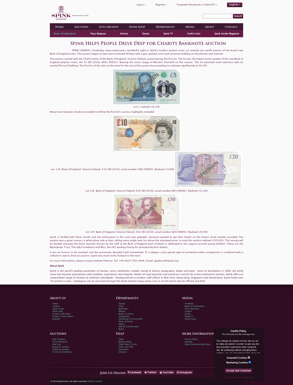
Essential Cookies (237, 358)
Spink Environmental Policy (197, 344)
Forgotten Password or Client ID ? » (197, 5)
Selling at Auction (60, 349)
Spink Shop (137, 27)
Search (238, 16)
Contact (231, 27)
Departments (165, 27)
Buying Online (125, 342)
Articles (124, 34)
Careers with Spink (61, 314)
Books (121, 329)
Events (145, 34)
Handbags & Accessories (131, 319)
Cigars (122, 324)
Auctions (81, 27)
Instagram (185, 372)
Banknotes (124, 309)
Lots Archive (108, 27)
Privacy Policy (191, 339)
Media (189, 27)
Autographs (124, 316)
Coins (121, 306)
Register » (161, 5)
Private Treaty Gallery (62, 316)
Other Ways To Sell (128, 344)
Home (59, 27)
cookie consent (94, 381)
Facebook (135, 372)
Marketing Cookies (237, 362)
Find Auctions (58, 339)
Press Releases (98, 34)
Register (56, 319)
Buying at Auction (60, 347)
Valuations (124, 349)
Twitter (152, 372)
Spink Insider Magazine (226, 34)
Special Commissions (129, 327)
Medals (122, 311)
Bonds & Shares (126, 314)
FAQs (121, 339)
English (234, 5)
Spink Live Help (126, 347)
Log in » (141, 5)
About (209, 27)
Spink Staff (57, 311)
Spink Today (58, 309)
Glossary (123, 352)
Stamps (122, 304)
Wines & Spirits (126, 321)
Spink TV (168, 34)
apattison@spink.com (166, 261)
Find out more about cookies (238, 377)
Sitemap (188, 342)
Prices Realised (59, 342)
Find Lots (56, 344)
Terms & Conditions (62, 352)
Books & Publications (65, 34)
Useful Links (193, 34)
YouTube (167, 372)
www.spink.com (147, 281)
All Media (189, 304)
